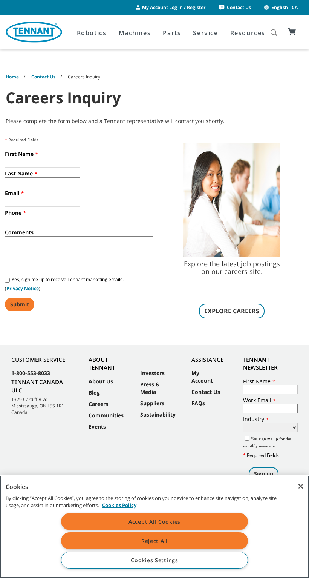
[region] (154, 526)
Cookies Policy (119, 505)
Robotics (92, 33)
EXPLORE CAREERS (231, 311)
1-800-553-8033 (30, 373)
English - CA (284, 7)
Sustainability (158, 414)
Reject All (154, 540)
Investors (152, 373)
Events (97, 426)
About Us (101, 381)
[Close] (300, 486)
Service (205, 33)
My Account (202, 376)
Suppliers (152, 403)
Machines (135, 33)
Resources (247, 33)
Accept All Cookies (154, 521)
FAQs (198, 403)
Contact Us (239, 7)
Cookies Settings (154, 560)
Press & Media (150, 388)
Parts (172, 33)
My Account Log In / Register (173, 7)
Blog (94, 392)
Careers (98, 403)
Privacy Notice (22, 288)
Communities (106, 415)
